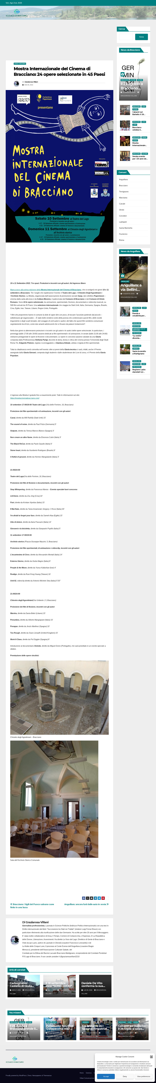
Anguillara (123, 179)
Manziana (123, 198)
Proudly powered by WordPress (16, 1075)
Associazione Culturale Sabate (56, 950)
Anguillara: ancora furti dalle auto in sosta (85, 904)
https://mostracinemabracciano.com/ (24, 398)
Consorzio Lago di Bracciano (139, 329)
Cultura (133, 80)
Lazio (134, 124)
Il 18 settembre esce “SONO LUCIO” (59, 984)
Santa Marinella (125, 228)
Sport (54, 1022)
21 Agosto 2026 (129, 92)
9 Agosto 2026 (129, 294)
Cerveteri (123, 216)
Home (82, 1073)
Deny (125, 1076)
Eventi (135, 140)
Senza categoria (19, 63)
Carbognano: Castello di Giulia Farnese (21, 985)
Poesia (135, 310)
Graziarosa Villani (31, 82)
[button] (151, 1057)
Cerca (122, 29)
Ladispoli (123, 222)
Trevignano (123, 192)
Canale (122, 204)
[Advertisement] (59, 43)
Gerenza (88, 1073)
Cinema (144, 137)
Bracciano (124, 80)
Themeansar (47, 1075)
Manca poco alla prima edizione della (45, 290)
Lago (143, 106)
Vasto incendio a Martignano (139, 352)
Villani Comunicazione (87, 1078)
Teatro (140, 80)
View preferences (143, 1076)
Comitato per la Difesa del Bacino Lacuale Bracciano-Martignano (48, 953)
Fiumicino (123, 234)
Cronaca (136, 348)
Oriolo (121, 210)
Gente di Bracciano (95, 939)
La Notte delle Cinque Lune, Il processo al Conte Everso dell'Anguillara (51, 946)
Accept (106, 1076)
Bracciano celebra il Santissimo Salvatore (137, 131)
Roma (121, 240)
